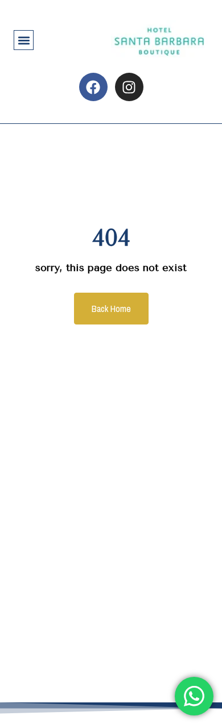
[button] (24, 40)
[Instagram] (129, 87)
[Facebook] (93, 87)
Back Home (111, 308)
